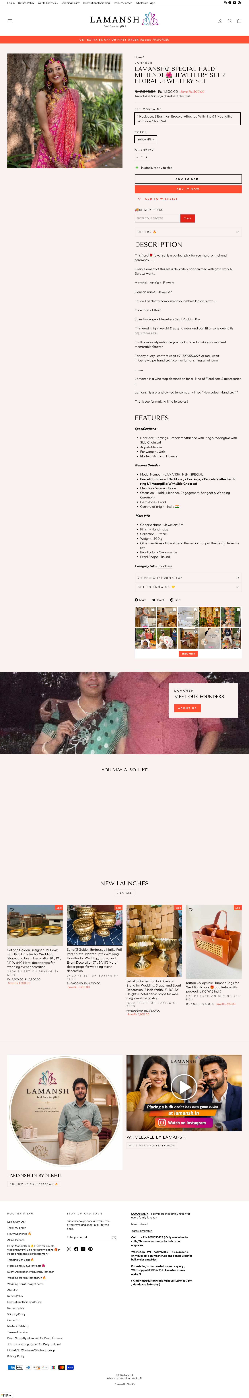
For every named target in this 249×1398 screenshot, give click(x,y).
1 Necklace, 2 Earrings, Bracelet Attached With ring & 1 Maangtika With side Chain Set (184, 118)
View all (124, 892)
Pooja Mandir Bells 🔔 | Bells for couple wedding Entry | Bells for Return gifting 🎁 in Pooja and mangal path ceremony (33, 1249)
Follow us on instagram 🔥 (34, 1184)
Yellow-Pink (145, 139)
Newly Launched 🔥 (19, 1233)
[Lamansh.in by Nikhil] (64, 1112)
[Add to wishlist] (11, 786)
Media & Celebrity (18, 1326)
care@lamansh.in (141, 1230)
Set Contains (148, 109)
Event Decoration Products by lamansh (30, 1271)
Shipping (156, 96)
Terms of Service (17, 1332)
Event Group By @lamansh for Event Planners (34, 1338)
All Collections (15, 1240)
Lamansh (144, 62)
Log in (11, 3)
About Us (187, 708)
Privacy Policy (15, 1356)
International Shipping (96, 3)
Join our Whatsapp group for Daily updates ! (34, 1344)
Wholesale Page (145, 3)
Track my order (122, 3)
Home (138, 57)
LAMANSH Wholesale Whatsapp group (31, 1350)
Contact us (13, 1320)
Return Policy (26, 3)
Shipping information (160, 577)
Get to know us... (48, 3)
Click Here (164, 566)
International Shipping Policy (24, 1302)
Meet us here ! (139, 1224)
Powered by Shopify (124, 1384)
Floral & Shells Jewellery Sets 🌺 (26, 1265)
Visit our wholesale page (152, 1145)
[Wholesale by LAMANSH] (184, 1093)
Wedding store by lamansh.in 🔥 (26, 1277)
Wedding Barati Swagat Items (25, 1284)
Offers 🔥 (147, 232)
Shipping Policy (70, 3)
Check (187, 218)
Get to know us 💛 (157, 587)
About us (12, 1290)
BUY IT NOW (188, 189)
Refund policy (15, 1308)
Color (141, 132)
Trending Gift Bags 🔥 (20, 1259)
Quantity (144, 150)
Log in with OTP (16, 1221)
